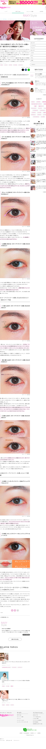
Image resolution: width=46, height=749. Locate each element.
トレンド (6, 64)
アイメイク (4, 63)
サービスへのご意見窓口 (37, 720)
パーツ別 (7, 686)
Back (1, 612)
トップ (6, 11)
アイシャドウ (14, 667)
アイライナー (20, 64)
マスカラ (12, 704)
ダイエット (33, 114)
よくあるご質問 (35, 718)
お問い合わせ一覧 (9, 740)
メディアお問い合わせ (37, 716)
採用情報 (38, 733)
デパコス (39, 114)
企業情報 (21, 733)
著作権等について (33, 733)
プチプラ (33, 112)
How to (2, 64)
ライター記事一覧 (26, 634)
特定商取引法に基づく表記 (37, 723)
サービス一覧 (2, 740)
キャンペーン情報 (30, 11)
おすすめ (7, 704)
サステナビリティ (16, 740)
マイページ (19, 718)
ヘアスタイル (35, 110)
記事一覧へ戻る (15, 639)
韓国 (35, 106)
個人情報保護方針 (26, 733)
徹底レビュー (41, 106)
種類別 (12, 686)
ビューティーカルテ (20, 720)
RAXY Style (18, 11)
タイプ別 (10, 64)
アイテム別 (15, 64)
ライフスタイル (36, 116)
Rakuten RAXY (5, 8)
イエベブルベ (42, 110)
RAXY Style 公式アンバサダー (6, 667)
